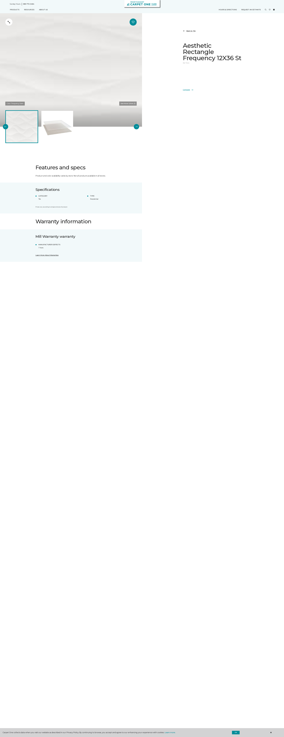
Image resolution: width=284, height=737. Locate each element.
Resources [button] (29, 10)
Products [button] (14, 10)
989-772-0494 (28, 4)
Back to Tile (191, 31)
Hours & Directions (228, 10)
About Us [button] (43, 10)
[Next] (136, 126)
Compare (186, 90)
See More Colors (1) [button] (128, 104)
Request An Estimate (251, 10)
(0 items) (274, 9)
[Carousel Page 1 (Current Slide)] (21, 126)
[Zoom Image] (8, 22)
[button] (265, 9)
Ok (236, 732)
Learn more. (170, 732)
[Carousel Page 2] (57, 126)
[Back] (5, 126)
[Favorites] (270, 9)
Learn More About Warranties (47, 255)
